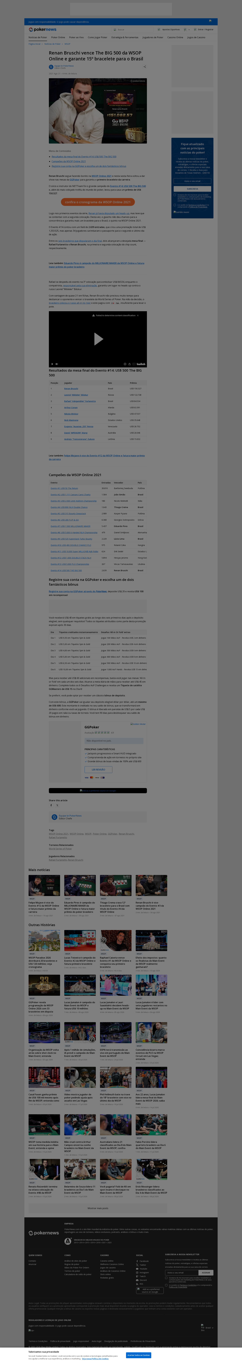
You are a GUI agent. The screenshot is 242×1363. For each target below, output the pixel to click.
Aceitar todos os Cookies (139, 1355)
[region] (121, 1355)
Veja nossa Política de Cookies (95, 1358)
